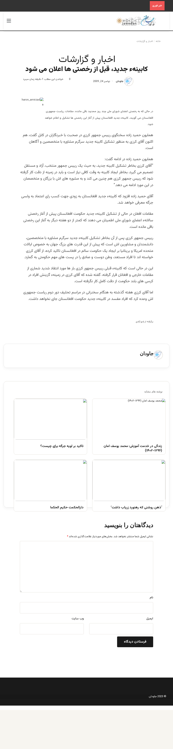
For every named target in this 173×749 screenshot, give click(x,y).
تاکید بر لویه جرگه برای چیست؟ (62, 446)
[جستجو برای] (164, 22)
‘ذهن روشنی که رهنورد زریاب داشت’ (136, 508)
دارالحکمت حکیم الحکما (67, 508)
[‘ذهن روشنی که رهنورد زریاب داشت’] (128, 480)
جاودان (119, 81)
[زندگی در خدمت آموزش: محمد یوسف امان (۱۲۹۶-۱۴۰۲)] (128, 419)
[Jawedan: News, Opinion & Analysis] (136, 20)
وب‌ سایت (78, 618)
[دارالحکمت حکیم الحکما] (50, 480)
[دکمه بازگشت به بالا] (172, 708)
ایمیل (149, 618)
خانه (158, 41)
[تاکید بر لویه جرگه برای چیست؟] (50, 419)
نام (151, 597)
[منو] (9, 22)
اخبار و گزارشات (145, 41)
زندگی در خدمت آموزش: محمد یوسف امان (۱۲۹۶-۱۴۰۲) (133, 448)
